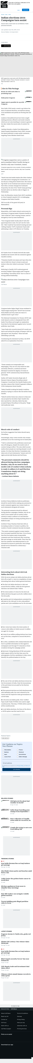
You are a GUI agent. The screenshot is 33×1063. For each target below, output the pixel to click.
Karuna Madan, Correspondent (9, 32)
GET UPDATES (16, 769)
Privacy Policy (20, 765)
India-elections (5, 738)
